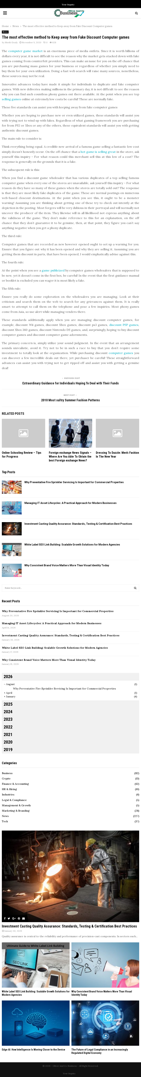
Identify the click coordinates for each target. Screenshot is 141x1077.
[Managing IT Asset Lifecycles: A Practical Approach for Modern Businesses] (12, 508)
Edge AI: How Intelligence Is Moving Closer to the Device (33, 1049)
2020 (8, 742)
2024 (8, 711)
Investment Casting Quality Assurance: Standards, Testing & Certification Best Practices (78, 523)
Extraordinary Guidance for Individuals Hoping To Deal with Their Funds (70, 383)
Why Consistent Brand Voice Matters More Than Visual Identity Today (66, 565)
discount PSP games (124, 325)
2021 (8, 734)
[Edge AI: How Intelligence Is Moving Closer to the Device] (36, 1023)
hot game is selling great (98, 152)
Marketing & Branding (16, 810)
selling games (11, 99)
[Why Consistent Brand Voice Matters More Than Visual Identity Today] (12, 570)
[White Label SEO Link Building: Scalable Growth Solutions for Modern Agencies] (12, 549)
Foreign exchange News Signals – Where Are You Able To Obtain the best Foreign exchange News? (70, 456)
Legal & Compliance (14, 800)
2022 (8, 727)
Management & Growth (16, 805)
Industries (8, 794)
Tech (5, 821)
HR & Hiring (9, 789)
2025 (8, 704)
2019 (8, 749)
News (5, 32)
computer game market (25, 51)
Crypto (6, 778)
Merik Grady (11, 42)
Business (7, 773)
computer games (121, 353)
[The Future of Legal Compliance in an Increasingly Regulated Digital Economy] (105, 1023)
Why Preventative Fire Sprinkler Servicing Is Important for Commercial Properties (74, 482)
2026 (8, 676)
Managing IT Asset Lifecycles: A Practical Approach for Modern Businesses (70, 503)
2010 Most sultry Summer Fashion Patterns (70, 400)
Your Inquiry (68, 4)
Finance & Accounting (15, 783)
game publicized (53, 270)
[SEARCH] (135, 588)
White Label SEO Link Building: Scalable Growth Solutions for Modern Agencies (72, 544)
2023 (8, 719)
